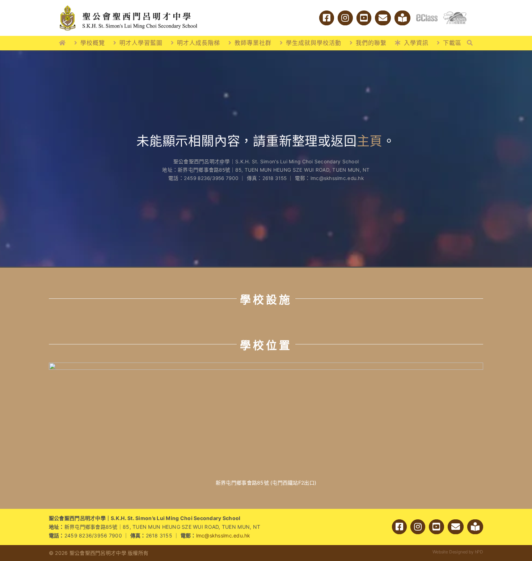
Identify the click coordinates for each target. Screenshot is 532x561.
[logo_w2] (128, 7)
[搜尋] (470, 43)
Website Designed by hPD (457, 551)
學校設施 (266, 299)
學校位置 (266, 345)
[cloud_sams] (454, 14)
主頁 (370, 140)
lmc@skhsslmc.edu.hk (223, 535)
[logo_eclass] (427, 17)
